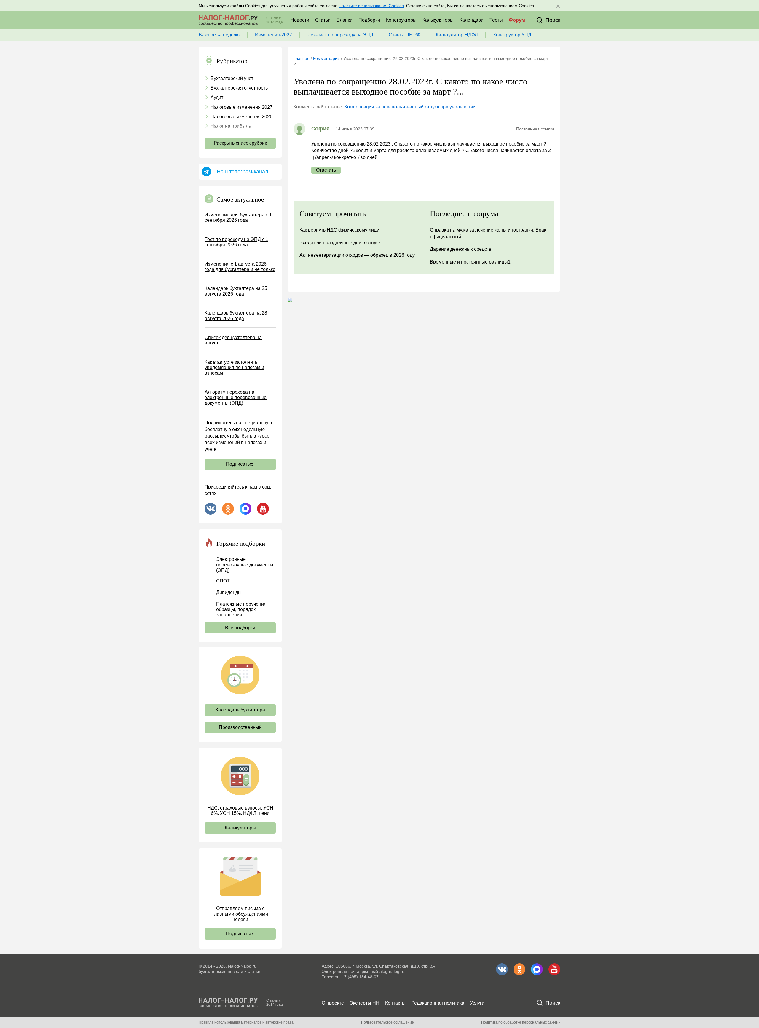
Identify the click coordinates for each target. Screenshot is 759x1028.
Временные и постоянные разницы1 (470, 261)
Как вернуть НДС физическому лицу (339, 229)
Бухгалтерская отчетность (239, 87)
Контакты (395, 1002)
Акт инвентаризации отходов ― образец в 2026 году (357, 255)
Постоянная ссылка (535, 129)
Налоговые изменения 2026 (241, 116)
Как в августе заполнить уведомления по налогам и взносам (234, 368)
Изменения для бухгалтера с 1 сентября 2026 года (238, 217)
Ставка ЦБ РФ (404, 34)
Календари (472, 20)
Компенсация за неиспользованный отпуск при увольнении (410, 106)
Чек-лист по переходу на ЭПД (340, 34)
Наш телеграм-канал (242, 172)
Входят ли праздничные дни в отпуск (340, 242)
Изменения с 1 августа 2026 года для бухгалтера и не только (240, 266)
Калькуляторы (438, 20)
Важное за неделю (219, 34)
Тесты (496, 20)
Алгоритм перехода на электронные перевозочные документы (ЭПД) (236, 398)
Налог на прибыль (231, 126)
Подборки (369, 20)
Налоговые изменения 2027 (241, 107)
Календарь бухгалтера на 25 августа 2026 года (236, 291)
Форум (517, 20)
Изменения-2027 (273, 34)
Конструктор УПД (512, 34)
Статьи (323, 20)
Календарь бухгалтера (240, 709)
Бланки (345, 20)
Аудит (217, 97)
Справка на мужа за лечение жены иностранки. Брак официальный (488, 233)
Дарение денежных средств (461, 249)
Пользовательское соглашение (387, 1022)
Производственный (240, 727)
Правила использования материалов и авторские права (246, 1022)
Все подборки (240, 627)
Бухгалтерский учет (232, 78)
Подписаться (240, 464)
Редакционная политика (437, 1002)
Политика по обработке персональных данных (520, 1022)
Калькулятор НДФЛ (457, 34)
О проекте (333, 1002)
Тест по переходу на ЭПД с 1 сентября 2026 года (236, 242)
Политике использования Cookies (371, 5)
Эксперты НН (365, 1002)
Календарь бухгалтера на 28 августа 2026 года (236, 315)
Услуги (477, 1002)
